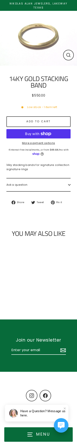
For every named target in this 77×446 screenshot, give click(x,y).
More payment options (38, 143)
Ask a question (16, 185)
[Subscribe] (62, 350)
